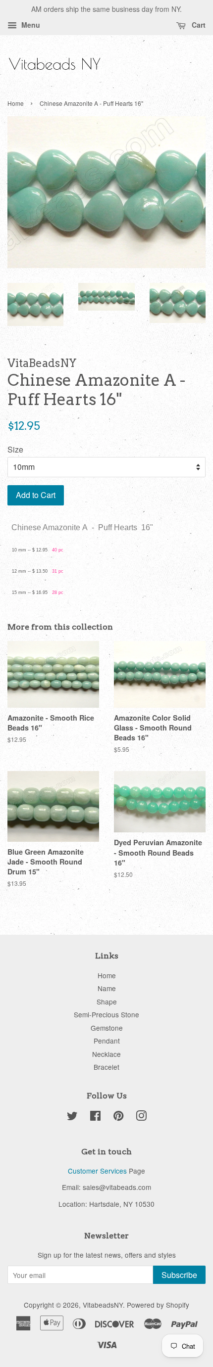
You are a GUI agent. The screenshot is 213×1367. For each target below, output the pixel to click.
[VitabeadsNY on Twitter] (72, 1117)
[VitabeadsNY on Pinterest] (118, 1117)
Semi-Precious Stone (106, 1014)
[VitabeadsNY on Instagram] (141, 1117)
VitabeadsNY (103, 1305)
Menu (29, 25)
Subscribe (179, 1274)
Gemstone (107, 1028)
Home (15, 103)
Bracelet (106, 1067)
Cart (198, 25)
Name (107, 988)
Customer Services (97, 1171)
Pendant (107, 1041)
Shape (107, 1001)
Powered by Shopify (158, 1305)
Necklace (106, 1054)
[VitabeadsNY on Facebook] (95, 1117)
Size (15, 449)
